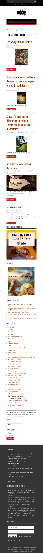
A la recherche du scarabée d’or (17, 373)
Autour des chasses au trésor (16, 403)
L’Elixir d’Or (11, 339)
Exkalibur (10, 330)
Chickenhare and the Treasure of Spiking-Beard (22, 357)
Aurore (10, 387)
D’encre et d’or (12, 352)
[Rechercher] (35, 1)
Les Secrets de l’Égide (14, 366)
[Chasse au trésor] (21, 14)
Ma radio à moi (13, 207)
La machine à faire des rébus (16, 476)
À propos (9, 547)
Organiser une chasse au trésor (17, 458)
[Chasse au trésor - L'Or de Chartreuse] (21, 296)
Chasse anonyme (13, 350)
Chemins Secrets (13, 343)
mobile (11, 435)
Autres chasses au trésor (15, 394)
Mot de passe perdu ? (14, 540)
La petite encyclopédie (14, 405)
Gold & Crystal (12, 334)
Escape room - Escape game (16, 461)
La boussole (11, 481)
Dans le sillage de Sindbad (15, 371)
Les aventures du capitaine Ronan (18, 348)
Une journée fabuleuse (14, 375)
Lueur (9, 341)
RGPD (32, 549)
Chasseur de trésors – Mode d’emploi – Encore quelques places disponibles (20, 81)
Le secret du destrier (14, 368)
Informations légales (24, 549)
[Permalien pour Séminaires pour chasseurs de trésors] (21, 190)
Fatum (10, 346)
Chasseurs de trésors (14, 463)
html (10, 431)
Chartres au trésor (13, 382)
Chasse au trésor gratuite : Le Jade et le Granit (22, 318)
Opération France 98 (14, 384)
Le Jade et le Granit (13, 364)
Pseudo (8, 424)
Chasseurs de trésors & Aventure (27, 89)
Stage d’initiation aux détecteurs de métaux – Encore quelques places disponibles (18, 123)
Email (8, 419)
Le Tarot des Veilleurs (14, 362)
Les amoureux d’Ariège (14, 389)
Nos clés (10, 479)
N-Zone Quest (12, 355)
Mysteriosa (11, 327)
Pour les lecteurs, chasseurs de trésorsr (20, 456)
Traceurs (15, 549)
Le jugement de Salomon (15, 336)
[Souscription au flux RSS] (35, 34)
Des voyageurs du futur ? (19, 42)
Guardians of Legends (14, 359)
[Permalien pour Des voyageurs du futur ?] (21, 64)
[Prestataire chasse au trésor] (21, 259)
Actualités (19, 45)
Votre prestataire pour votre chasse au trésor (21, 454)
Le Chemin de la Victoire (15, 380)
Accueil (10, 30)
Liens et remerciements (27, 547)
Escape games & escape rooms (17, 398)
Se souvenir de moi (26, 536)
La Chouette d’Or (13, 391)
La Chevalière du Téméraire (16, 378)
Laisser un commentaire (13, 47)
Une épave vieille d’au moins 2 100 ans (19, 312)
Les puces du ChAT (13, 466)
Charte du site (16, 547)
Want (18, 551)
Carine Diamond (12, 332)
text (10, 433)
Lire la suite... (11, 70)
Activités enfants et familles (16, 396)
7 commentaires (12, 173)
